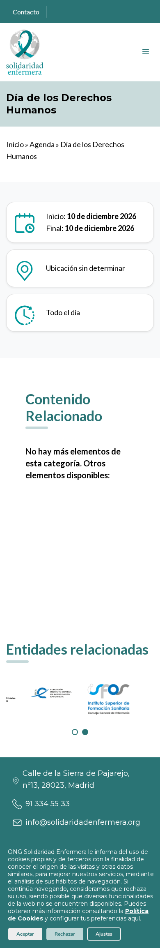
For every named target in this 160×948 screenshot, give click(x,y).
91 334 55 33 (47, 803)
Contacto (26, 12)
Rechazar (65, 934)
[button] (75, 732)
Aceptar (25, 934)
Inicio (15, 144)
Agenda (42, 144)
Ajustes (104, 934)
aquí (134, 918)
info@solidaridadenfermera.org (82, 822)
